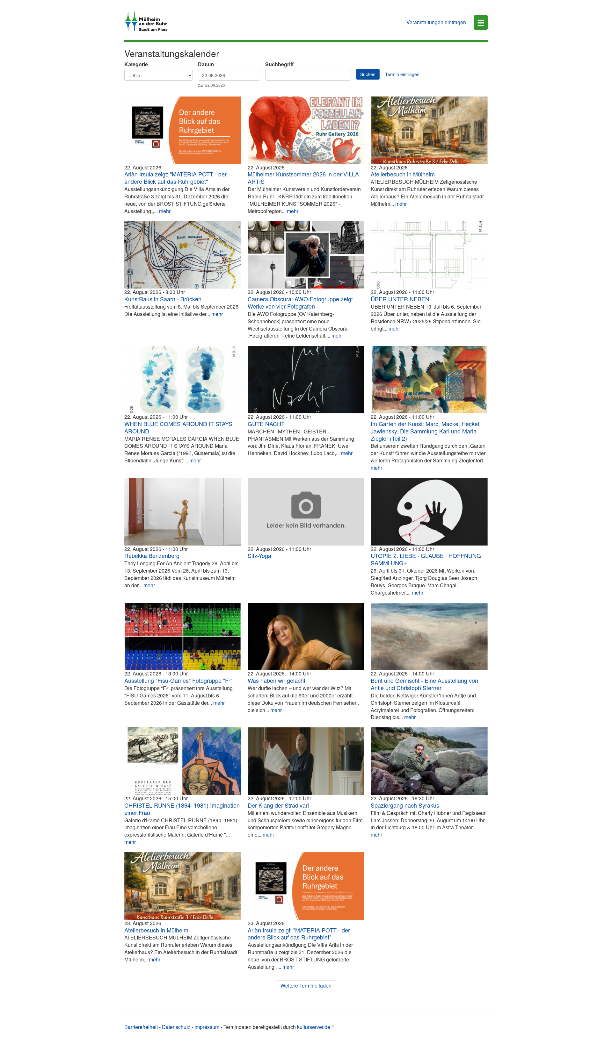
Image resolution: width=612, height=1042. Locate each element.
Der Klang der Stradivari (278, 805)
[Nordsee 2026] (429, 636)
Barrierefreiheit (141, 1027)
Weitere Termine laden (306, 985)
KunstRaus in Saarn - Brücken (162, 299)
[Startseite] (148, 21)
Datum (206, 64)
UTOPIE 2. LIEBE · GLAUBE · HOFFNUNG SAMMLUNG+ (426, 559)
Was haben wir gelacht (276, 680)
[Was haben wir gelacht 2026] (306, 636)
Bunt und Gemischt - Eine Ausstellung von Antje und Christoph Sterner (424, 684)
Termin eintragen (402, 74)
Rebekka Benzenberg (151, 555)
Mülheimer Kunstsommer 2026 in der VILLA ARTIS (303, 177)
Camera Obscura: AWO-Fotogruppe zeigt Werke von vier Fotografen (300, 302)
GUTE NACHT (266, 423)
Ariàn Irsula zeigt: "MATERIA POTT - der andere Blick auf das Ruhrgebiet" (175, 177)
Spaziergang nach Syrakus (405, 805)
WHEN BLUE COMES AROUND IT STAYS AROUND (178, 427)
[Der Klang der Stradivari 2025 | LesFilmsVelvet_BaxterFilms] (306, 761)
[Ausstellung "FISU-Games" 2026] (182, 636)
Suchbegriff (279, 64)
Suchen (367, 74)
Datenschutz (176, 1027)
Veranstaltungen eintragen (436, 22)
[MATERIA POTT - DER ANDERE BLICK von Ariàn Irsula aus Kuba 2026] (182, 130)
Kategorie (136, 64)
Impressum (206, 1027)
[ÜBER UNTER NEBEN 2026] (429, 255)
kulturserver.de (313, 1027)
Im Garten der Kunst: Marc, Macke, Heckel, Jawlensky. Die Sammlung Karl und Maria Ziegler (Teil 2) (426, 430)
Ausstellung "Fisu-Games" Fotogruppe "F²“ (178, 680)
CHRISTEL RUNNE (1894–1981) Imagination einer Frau (182, 809)
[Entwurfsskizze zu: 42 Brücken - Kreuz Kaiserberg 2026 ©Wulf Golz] (182, 255)
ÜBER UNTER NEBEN (400, 299)
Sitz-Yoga (259, 555)
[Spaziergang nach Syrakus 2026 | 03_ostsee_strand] (429, 761)
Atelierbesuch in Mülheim (403, 174)
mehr (165, 211)
